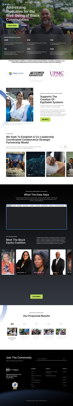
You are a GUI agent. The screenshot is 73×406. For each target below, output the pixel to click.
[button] (22, 2)
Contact (17, 6)
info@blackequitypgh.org (51, 375)
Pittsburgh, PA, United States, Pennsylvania (51, 372)
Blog (65, 2)
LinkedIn (64, 382)
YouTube (64, 385)
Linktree (64, 379)
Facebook (65, 377)
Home (17, 2)
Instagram (65, 371)
